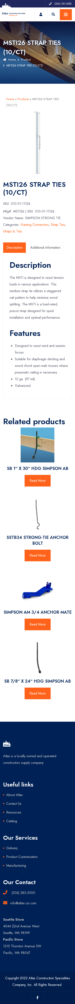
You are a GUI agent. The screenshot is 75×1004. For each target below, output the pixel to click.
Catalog (11, 821)
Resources (13, 812)
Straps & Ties (12, 231)
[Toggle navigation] (66, 14)
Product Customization (22, 856)
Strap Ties (58, 224)
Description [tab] (14, 247)
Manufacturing (16, 865)
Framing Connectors (35, 224)
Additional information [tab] (45, 247)
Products (23, 99)
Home (12, 60)
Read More (38, 480)
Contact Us (13, 803)
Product (26, 60)
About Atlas (14, 795)
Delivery (12, 848)
